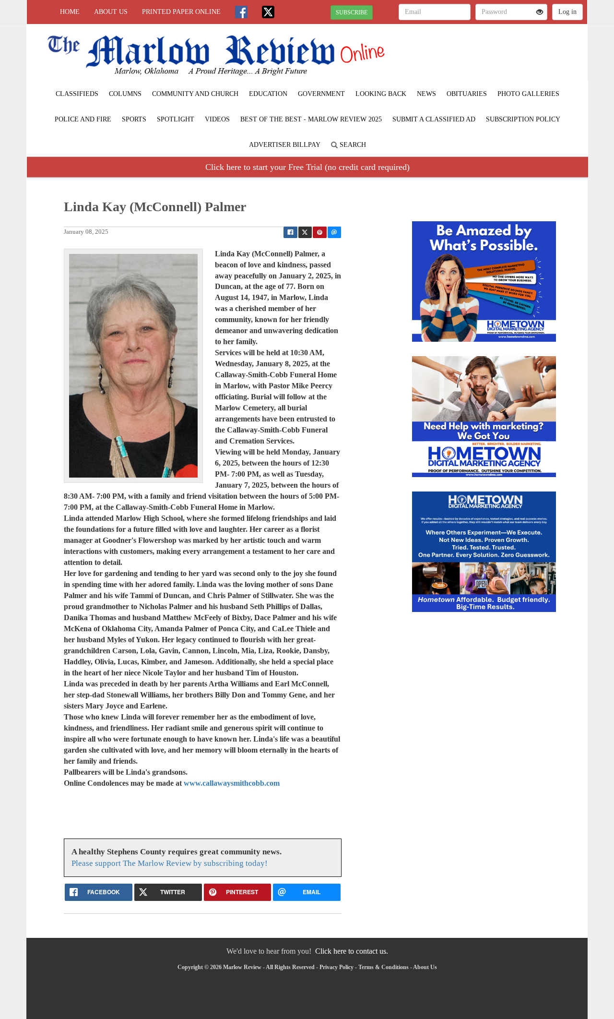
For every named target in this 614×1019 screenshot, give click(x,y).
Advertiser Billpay (284, 144)
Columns (125, 93)
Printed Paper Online (181, 11)
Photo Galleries (528, 93)
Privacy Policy (336, 967)
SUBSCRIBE (351, 12)
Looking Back (380, 93)
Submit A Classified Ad (433, 119)
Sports (134, 119)
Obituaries (467, 93)
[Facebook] (241, 12)
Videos (217, 119)
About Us (111, 11)
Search (352, 144)
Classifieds (77, 93)
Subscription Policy (523, 119)
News (426, 93)
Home (70, 11)
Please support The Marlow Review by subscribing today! (169, 863)
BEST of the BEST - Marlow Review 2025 (311, 119)
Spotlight (175, 119)
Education (268, 93)
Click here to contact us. (351, 951)
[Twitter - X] (268, 12)
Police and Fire (83, 119)
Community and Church (195, 93)
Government (321, 93)
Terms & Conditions (383, 967)
